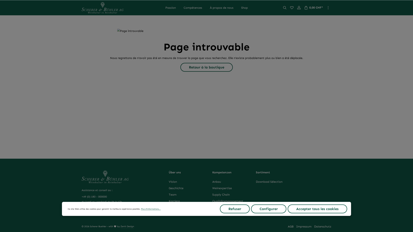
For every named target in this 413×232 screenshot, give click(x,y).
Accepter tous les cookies (317, 209)
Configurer (269, 209)
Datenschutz (322, 226)
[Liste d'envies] (292, 8)
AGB (291, 226)
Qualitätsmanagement (227, 201)
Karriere (174, 201)
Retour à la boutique (206, 67)
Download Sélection (269, 182)
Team (172, 194)
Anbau (216, 182)
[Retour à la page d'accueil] (103, 7)
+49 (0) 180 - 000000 (94, 196)
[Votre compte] (299, 8)
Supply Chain (221, 194)
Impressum (304, 226)
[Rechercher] (285, 8)
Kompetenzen (222, 172)
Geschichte (176, 188)
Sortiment (263, 172)
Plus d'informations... (151, 209)
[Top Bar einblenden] (328, 8)
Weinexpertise (222, 188)
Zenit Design (127, 226)
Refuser (234, 209)
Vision (173, 182)
